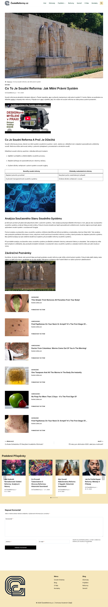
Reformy (71, 3)
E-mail (41, 541)
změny (13, 99)
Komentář (9, 519)
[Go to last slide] (4, 478)
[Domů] (5, 82)
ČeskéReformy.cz (11, 92)
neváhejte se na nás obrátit (31, 259)
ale (50, 97)
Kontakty (95, 3)
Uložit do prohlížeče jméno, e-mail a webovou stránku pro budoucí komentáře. (86, 540)
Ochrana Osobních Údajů (63, 603)
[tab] (50, 497)
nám (41, 99)
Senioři (79, 3)
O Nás (87, 3)
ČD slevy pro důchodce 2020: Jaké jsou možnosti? (86, 443)
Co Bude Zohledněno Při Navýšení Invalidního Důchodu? (24, 443)
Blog (55, 582)
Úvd (44, 3)
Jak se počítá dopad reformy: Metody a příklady (92, 481)
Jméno (8, 541)
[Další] (103, 478)
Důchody (52, 3)
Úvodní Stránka (59, 580)
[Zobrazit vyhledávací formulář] (101, 3)
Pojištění (85, 582)
